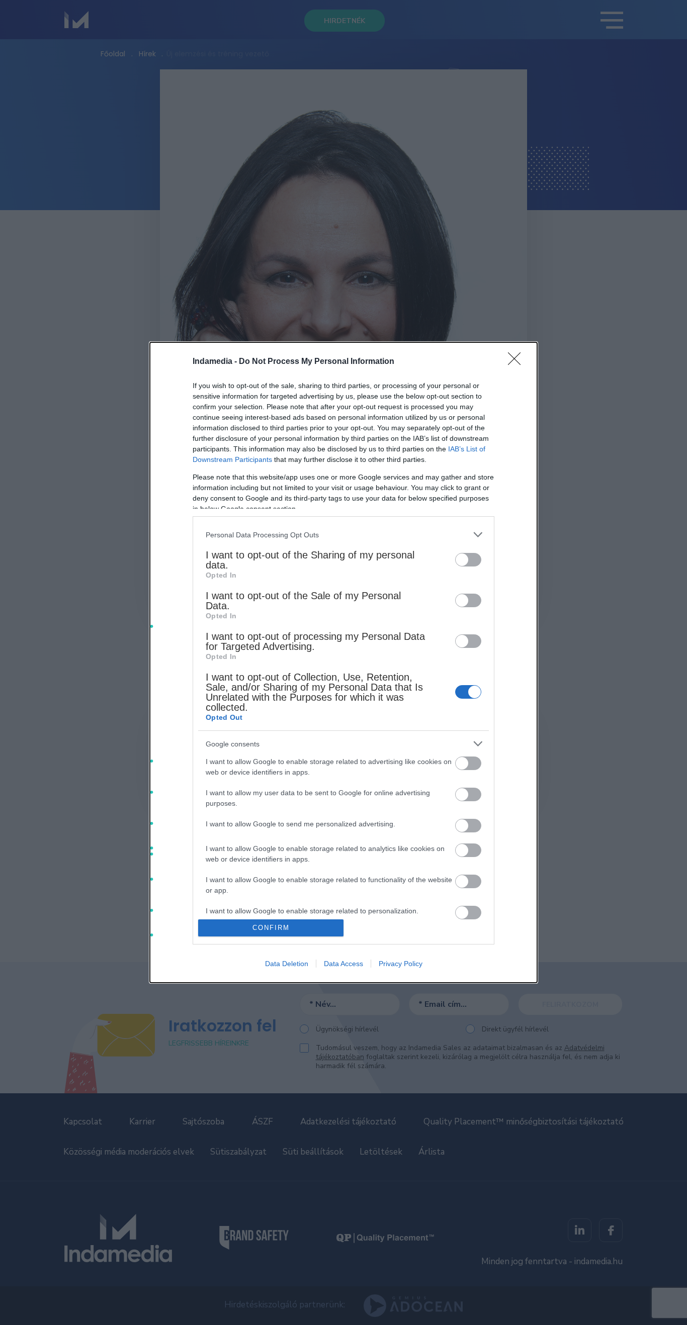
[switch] (468, 559)
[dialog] (343, 662)
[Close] (517, 361)
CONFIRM (271, 927)
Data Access (343, 964)
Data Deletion (286, 964)
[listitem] (343, 534)
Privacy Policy (400, 964)
